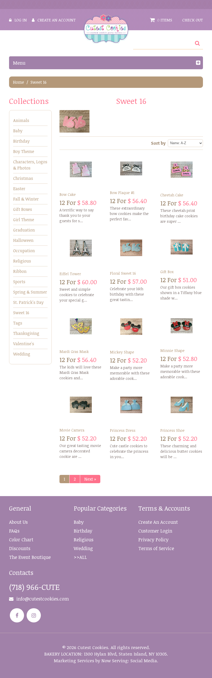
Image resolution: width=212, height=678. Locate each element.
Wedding (21, 354)
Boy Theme (23, 151)
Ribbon (20, 271)
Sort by (158, 143)
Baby (17, 131)
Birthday (21, 141)
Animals (21, 120)
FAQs (14, 531)
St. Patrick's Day (28, 302)
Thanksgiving (26, 333)
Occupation (24, 250)
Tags (17, 323)
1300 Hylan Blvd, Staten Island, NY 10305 (125, 654)
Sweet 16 (21, 312)
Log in (20, 19)
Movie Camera (71, 430)
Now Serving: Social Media (129, 661)
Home (18, 82)
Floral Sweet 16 (123, 273)
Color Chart (21, 539)
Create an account (56, 19)
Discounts (19, 548)
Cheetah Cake (171, 194)
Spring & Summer (30, 292)
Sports (19, 281)
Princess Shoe (172, 430)
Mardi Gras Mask (74, 351)
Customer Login (155, 531)
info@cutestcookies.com (42, 599)
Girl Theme (23, 219)
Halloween (23, 240)
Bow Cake (67, 194)
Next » (90, 479)
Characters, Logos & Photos (30, 165)
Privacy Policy (153, 539)
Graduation (24, 230)
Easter (19, 188)
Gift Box (166, 271)
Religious (22, 261)
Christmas (23, 178)
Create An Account (158, 522)
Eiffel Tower (70, 273)
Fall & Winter (26, 199)
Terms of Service (156, 548)
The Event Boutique (30, 557)
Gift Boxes (22, 209)
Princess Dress (122, 430)
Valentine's (23, 343)
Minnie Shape (172, 350)
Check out (192, 19)
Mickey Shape (122, 352)
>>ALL (80, 557)
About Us (18, 522)
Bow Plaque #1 (122, 192)
